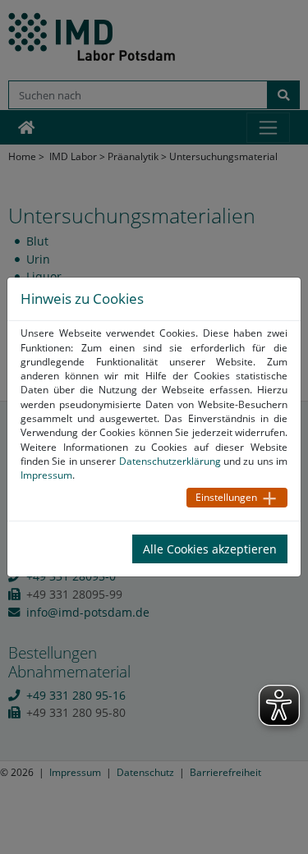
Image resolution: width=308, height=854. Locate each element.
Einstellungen (226, 497)
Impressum (46, 475)
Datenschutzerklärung (170, 461)
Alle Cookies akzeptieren (210, 549)
